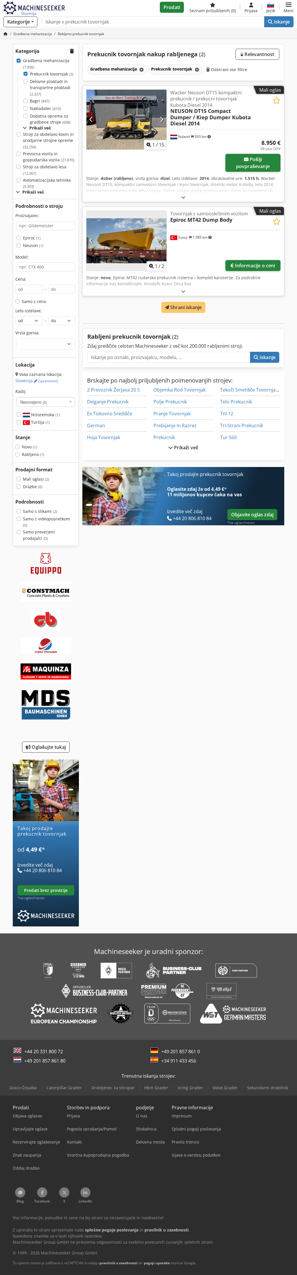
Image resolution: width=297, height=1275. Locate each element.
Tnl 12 (226, 413)
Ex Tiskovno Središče (109, 413)
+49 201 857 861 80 (45, 1061)
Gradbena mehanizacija (46, 64)
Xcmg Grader (190, 1087)
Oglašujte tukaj (48, 747)
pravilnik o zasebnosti (118, 1262)
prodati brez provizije (46, 890)
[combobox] (46, 402)
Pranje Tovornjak (172, 413)
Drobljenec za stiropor (113, 1087)
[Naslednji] (161, 119)
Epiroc (32, 238)
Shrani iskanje (185, 307)
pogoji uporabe (157, 1262)
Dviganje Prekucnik (107, 401)
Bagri (40, 101)
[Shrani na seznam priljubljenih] (276, 100)
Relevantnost (258, 54)
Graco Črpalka (23, 1087)
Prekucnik (164, 437)
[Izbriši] (141, 69)
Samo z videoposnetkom (46, 522)
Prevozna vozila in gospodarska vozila (48, 157)
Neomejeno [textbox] (33, 402)
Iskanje (281, 22)
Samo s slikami (40, 511)
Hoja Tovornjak (103, 437)
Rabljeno (33, 454)
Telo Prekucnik (236, 401)
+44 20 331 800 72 (43, 1051)
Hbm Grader (156, 1087)
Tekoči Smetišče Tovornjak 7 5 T (254, 390)
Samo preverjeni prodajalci (39, 535)
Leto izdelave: (28, 310)
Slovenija (36, 380)
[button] (289, 7)
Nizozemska (45, 414)
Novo (29, 447)
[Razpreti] (183, 197)
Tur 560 (228, 437)
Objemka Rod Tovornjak (179, 390)
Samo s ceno (34, 301)
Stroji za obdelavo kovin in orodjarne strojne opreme (48, 140)
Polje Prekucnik (170, 401)
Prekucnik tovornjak (51, 74)
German (96, 425)
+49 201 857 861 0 (180, 1051)
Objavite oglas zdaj (252, 514)
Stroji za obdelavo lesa (44, 170)
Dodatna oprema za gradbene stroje (50, 119)
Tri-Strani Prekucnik (241, 425)
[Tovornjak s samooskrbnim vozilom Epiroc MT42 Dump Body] (126, 241)
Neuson (33, 245)
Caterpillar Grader (64, 1087)
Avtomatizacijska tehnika (47, 183)
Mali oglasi (36, 479)
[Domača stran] (5, 33)
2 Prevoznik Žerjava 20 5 (113, 390)
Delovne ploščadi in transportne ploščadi (50, 88)
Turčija (40, 422)
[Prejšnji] (91, 119)
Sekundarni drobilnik (267, 1087)
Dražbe (32, 486)
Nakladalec (45, 108)
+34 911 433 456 (178, 1061)
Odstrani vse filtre (228, 69)
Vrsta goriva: (27, 333)
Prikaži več (185, 447)
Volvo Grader (225, 1087)
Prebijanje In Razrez (175, 425)
